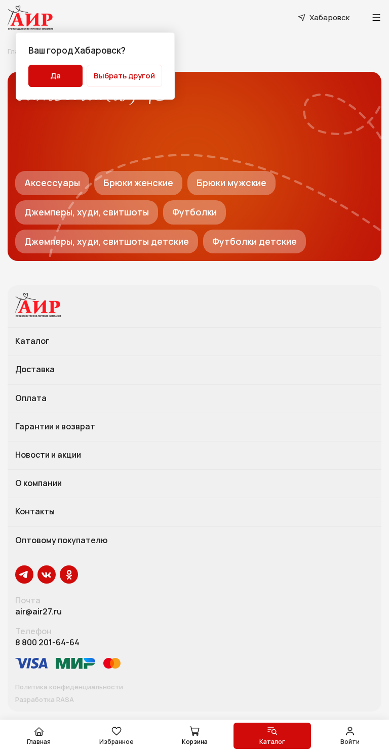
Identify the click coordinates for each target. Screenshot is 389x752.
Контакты (35, 512)
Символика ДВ (91, 97)
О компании (38, 483)
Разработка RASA (44, 700)
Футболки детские (254, 241)
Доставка (35, 370)
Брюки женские (138, 182)
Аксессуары (52, 182)
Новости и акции (48, 455)
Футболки (194, 212)
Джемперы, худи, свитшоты (86, 212)
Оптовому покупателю (61, 541)
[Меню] (376, 18)
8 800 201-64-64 (47, 642)
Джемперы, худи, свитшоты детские (106, 241)
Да (55, 75)
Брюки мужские (231, 182)
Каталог (32, 341)
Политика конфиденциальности (69, 687)
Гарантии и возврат (55, 427)
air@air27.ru (38, 611)
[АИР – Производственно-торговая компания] (30, 18)
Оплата (31, 398)
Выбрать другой (124, 75)
